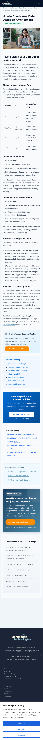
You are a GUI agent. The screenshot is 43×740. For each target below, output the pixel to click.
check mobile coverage (16, 384)
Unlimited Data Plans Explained (17, 587)
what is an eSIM (14, 374)
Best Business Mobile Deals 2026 (20, 480)
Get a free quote (9, 325)
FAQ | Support (8, 688)
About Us (6, 693)
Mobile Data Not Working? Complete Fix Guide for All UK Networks (20, 557)
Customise (21, 729)
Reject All (21, 735)
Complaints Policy (9, 674)
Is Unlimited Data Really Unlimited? (21, 434)
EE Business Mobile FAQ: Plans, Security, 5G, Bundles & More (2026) (20, 548)
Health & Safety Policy (10, 676)
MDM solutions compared (17, 371)
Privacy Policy (8, 671)
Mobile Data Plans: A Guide (15, 581)
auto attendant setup (16, 377)
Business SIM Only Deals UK (18, 476)
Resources (7, 696)
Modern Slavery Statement (12, 678)
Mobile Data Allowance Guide (16, 575)
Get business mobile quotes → (20, 522)
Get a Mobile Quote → (17, 349)
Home (5, 8)
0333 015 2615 (25, 419)
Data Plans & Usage (25, 8)
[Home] (7, 3)
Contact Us (7, 686)
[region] (21, 721)
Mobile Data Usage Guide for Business (22, 472)
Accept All (21, 723)
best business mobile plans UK (19, 364)
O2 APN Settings (13, 442)
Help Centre (13, 8)
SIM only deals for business (18, 367)
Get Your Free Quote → (22, 414)
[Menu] (38, 3)
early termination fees (16, 381)
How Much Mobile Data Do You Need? (22, 438)
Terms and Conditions (10, 669)
